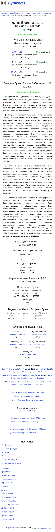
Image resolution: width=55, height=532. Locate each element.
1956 (38, 382)
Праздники (5, 472)
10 (22, 369)
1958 (48, 382)
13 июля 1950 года (27, 411)
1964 (41, 384)
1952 (16, 382)
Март (20, 375)
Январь (5, 375)
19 (51, 369)
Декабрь (40, 378)
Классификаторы (8, 479)
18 (48, 369)
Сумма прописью (8, 515)
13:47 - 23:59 (16, 72)
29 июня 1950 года (17, 344)
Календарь (5, 468)
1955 (32, 382)
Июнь (37, 375)
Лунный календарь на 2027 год (22, 433)
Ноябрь (32, 378)
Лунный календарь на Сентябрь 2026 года (27, 429)
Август (50, 375)
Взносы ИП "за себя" (10, 504)
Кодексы (4, 486)
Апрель (26, 375)
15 (38, 369)
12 (29, 369)
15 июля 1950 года (27, 355)
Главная (4, 13)
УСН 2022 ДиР (7, 512)
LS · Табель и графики (11, 463)
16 (42, 369)
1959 (14, 384)
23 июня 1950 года (37, 334)
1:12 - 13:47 (16, 62)
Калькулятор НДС (8, 501)
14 (35, 369)
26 (29, 372)
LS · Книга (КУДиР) (9, 460)
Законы (4, 490)
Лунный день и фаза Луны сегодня (27, 400)
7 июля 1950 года (37, 344)
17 (45, 369)
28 (35, 372)
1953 (22, 382)
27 (32, 372)
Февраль (13, 375)
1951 (11, 382)
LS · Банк (5, 453)
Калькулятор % (7, 519)
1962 (30, 384)
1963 (35, 384)
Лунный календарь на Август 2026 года (27, 418)
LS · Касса (5, 456)
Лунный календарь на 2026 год (24, 422)
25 (26, 372)
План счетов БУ (8, 494)
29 (39, 372)
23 (19, 372)
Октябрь (24, 378)
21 (13, 372)
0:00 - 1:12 (16, 52)
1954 (27, 382)
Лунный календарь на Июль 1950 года (27, 393)
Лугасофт (11, 528)
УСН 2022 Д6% (7, 508)
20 (10, 372)
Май (32, 375)
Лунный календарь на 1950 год (20, 13)
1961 (25, 384)
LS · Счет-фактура (9, 449)
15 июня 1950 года (17, 334)
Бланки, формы (8, 475)
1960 (19, 384)
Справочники (6, 483)
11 (26, 369)
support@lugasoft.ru (45, 528)
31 (45, 372)
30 (42, 372)
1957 (43, 382)
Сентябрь (15, 378)
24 (23, 372)
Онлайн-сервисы (8, 497)
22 (16, 372)
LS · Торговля (7, 445)
